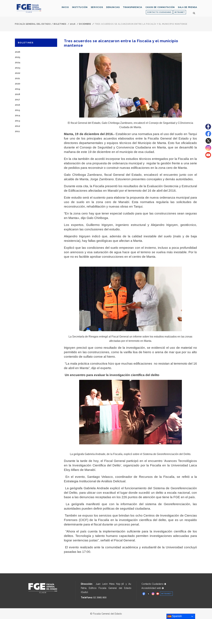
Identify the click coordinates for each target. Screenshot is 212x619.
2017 (17, 99)
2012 (17, 126)
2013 (17, 120)
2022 (17, 73)
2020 (17, 83)
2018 (17, 94)
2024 (17, 62)
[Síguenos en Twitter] (208, 143)
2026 (17, 52)
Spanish (176, 616)
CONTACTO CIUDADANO (159, 12)
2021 (17, 78)
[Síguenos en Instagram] (208, 150)
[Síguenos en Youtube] (208, 157)
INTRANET (179, 12)
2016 (73, 24)
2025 (17, 57)
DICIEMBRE (85, 24)
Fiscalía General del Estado (33, 24)
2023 (17, 68)
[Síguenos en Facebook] (208, 135)
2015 (17, 110)
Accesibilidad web (151, 588)
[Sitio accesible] (208, 128)
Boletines (60, 24)
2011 (17, 131)
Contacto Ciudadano (152, 584)
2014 (17, 115)
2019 (17, 89)
